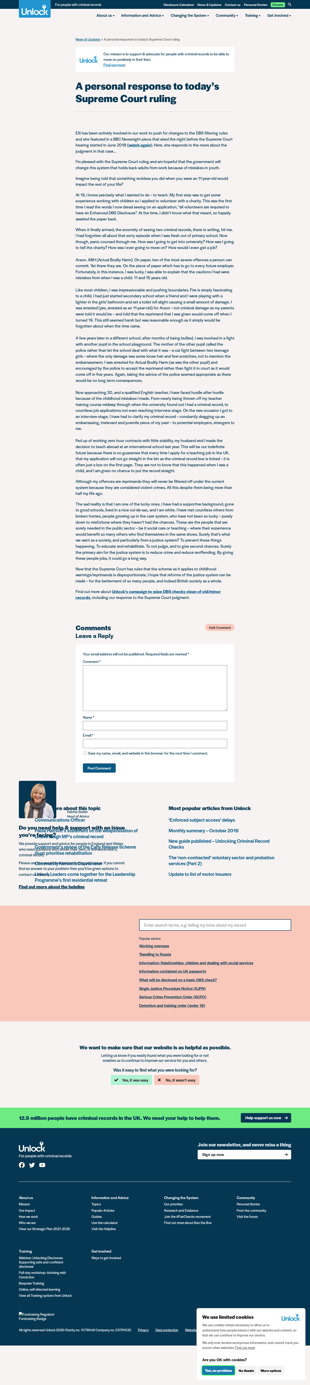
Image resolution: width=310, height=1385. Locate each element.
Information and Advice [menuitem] (141, 15)
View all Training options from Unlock (45, 1295)
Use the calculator (104, 1222)
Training (25, 1251)
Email (88, 735)
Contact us (233, 4)
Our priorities (173, 1204)
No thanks (246, 1370)
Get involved (101, 1251)
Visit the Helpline (103, 1228)
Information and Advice (110, 1197)
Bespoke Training (31, 1283)
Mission (24, 1204)
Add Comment (220, 627)
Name (88, 717)
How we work (28, 1216)
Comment (92, 661)
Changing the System (181, 1197)
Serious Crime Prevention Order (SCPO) (172, 996)
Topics (96, 1204)
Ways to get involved (106, 1257)
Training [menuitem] (251, 15)
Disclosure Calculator (179, 4)
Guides (96, 1216)
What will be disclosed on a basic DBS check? (178, 979)
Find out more (114, 64)
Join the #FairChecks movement (187, 1216)
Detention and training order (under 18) (172, 1005)
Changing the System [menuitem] (188, 15)
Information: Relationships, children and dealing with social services (196, 962)
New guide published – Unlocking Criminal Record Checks (219, 844)
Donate (278, 4)
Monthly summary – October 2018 (204, 830)
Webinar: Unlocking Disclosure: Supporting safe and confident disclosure (41, 1262)
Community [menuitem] (225, 15)
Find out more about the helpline (52, 886)
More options (271, 1370)
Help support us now (263, 1117)
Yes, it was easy (135, 1080)
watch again (139, 145)
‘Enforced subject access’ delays (202, 819)
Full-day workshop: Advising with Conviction (42, 1274)
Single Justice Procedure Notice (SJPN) (172, 988)
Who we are (27, 1222)
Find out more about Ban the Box (188, 1222)
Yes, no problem (218, 1370)
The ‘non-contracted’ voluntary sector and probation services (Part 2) (221, 860)
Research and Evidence (181, 1210)
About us (26, 1197)
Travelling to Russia (155, 954)
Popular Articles (102, 1210)
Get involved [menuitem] (277, 15)
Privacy (143, 1329)
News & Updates (209, 4)
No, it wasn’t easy (181, 1080)
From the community (251, 1210)
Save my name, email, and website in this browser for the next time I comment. (148, 753)
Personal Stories (255, 4)
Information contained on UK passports (172, 971)
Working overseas (154, 945)
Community (246, 1197)
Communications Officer (60, 819)
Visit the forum (247, 1216)
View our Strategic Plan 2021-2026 (44, 1228)
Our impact (27, 1210)
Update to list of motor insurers (200, 874)
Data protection (166, 1329)
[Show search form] (289, 4)
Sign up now (213, 1154)
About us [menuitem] (104, 15)
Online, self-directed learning (39, 1289)
